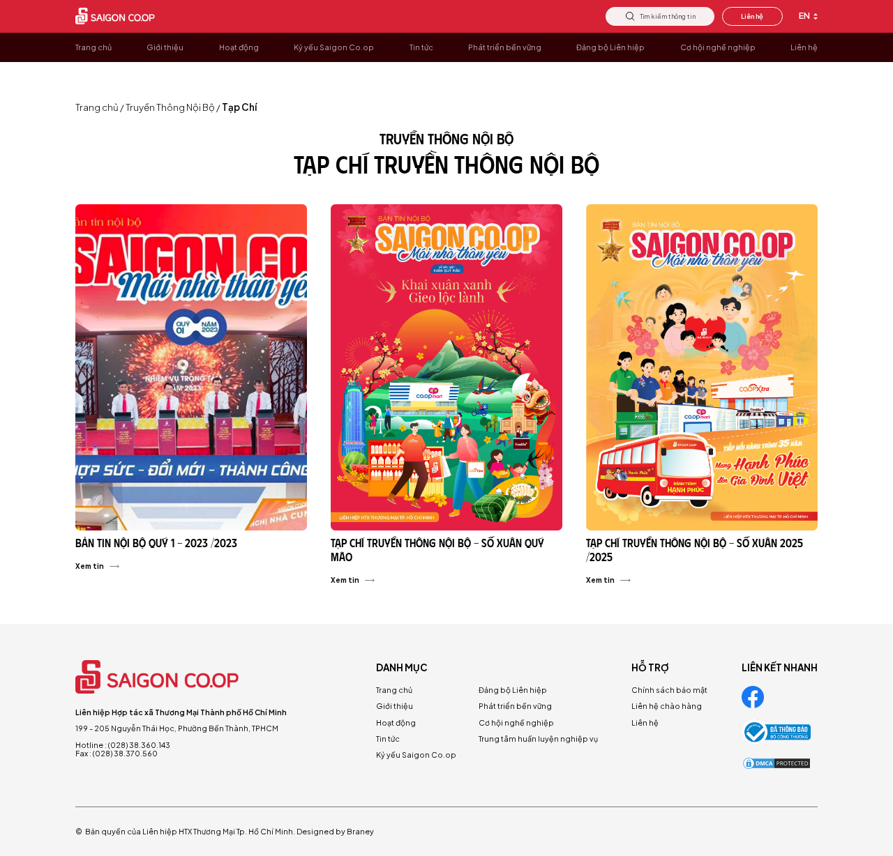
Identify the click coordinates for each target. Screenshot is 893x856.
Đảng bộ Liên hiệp (513, 689)
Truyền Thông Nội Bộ (170, 107)
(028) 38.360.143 (139, 744)
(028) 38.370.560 (125, 753)
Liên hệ (752, 16)
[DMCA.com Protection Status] (776, 763)
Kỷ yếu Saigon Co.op (416, 754)
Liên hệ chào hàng (666, 705)
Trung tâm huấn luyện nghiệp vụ (538, 738)
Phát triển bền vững (515, 705)
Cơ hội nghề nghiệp (516, 722)
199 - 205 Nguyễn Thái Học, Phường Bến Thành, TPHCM (176, 728)
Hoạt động (396, 722)
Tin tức (388, 738)
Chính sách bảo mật (669, 689)
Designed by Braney (335, 831)
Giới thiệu (394, 705)
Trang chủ (97, 107)
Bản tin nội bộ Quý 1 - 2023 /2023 (156, 542)
